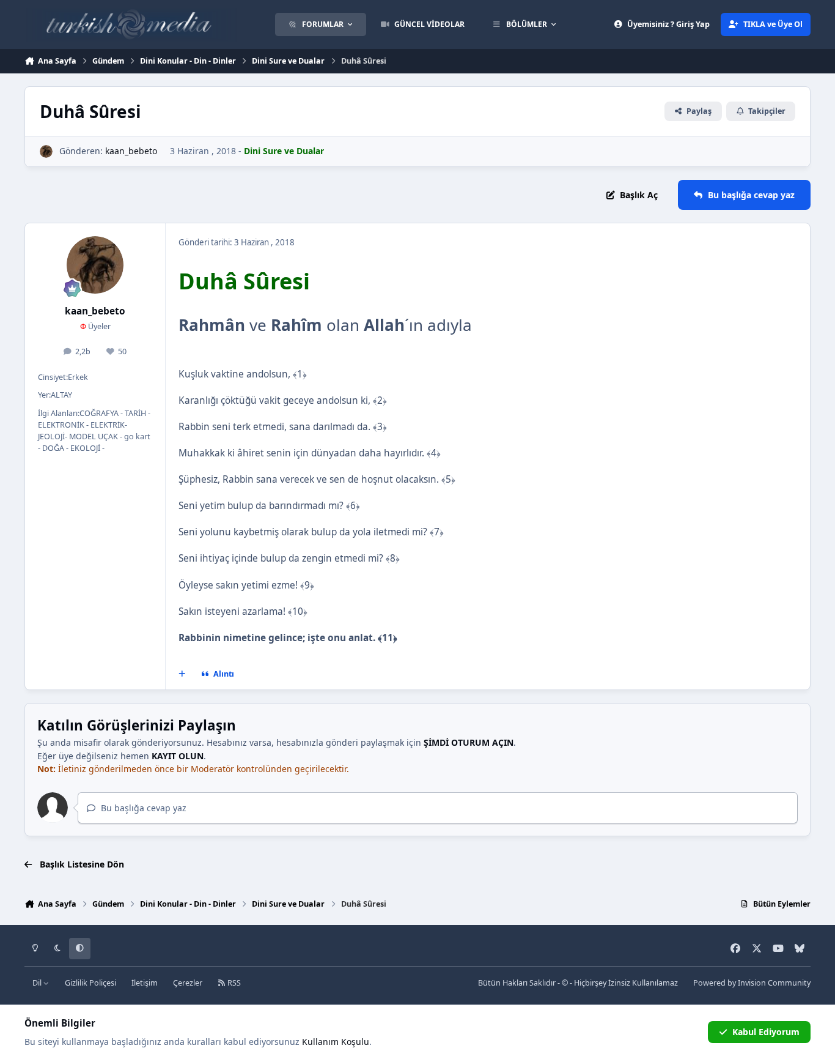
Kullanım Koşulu (335, 1041)
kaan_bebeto (131, 151)
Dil (37, 983)
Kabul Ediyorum (766, 1032)
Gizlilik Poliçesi (90, 983)
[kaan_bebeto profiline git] (46, 151)
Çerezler (187, 983)
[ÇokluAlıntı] (182, 674)
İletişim (144, 983)
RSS (233, 983)
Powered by (752, 983)
